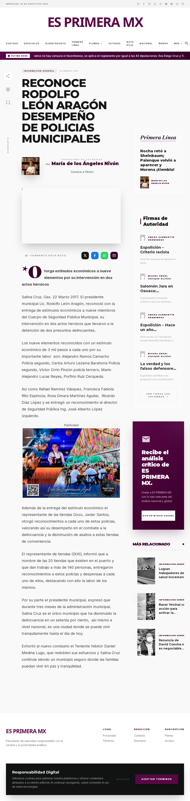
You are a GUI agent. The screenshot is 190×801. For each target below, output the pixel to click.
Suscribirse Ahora (158, 516)
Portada (12, 43)
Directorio (140, 740)
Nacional (146, 43)
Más (178, 43)
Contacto (139, 735)
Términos (108, 740)
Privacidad (123, 779)
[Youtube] (166, 3)
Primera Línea (77, 43)
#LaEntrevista (55, 43)
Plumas (96, 43)
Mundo (163, 43)
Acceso (169, 740)
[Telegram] (171, 3)
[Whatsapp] (177, 3)
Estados (115, 43)
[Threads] (155, 3)
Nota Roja (130, 43)
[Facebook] (143, 3)
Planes (169, 735)
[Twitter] (138, 3)
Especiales (31, 43)
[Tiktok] (160, 3)
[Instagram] (149, 3)
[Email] (182, 3)
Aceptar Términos (157, 779)
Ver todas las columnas (158, 395)
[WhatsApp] (104, 255)
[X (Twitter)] (85, 255)
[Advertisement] (158, 92)
